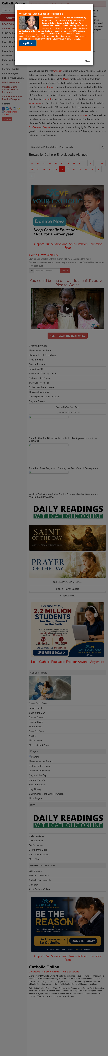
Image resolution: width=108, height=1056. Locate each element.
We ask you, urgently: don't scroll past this (41, 13)
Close (87, 61)
